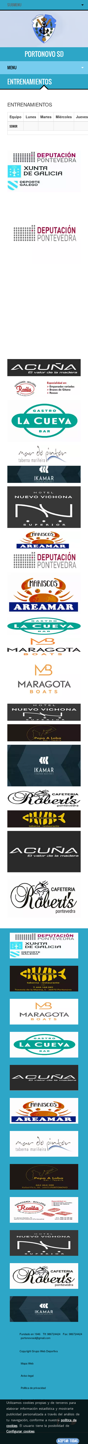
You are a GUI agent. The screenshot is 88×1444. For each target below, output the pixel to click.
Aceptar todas (68, 1441)
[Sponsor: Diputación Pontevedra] (44, 170)
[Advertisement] (44, 312)
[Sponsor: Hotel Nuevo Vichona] (44, 506)
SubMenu (14, 5)
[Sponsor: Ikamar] (44, 473)
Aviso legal (27, 1375)
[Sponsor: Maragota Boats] (44, 646)
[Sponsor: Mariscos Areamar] (44, 539)
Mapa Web (27, 1363)
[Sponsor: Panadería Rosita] (44, 387)
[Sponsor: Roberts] (44, 797)
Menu (12, 67)
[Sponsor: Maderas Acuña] (44, 367)
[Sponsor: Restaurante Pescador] (44, 818)
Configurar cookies (20, 1431)
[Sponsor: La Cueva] (44, 420)
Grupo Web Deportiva (45, 1351)
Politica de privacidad (33, 1388)
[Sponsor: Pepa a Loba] (44, 732)
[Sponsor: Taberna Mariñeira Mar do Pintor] (44, 453)
